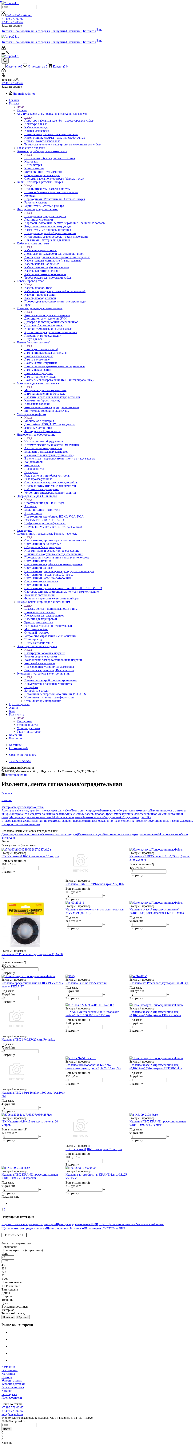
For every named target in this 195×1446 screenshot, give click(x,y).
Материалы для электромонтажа (45, 390)
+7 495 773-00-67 (12, 18)
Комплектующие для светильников (47, 315)
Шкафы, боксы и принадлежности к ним (51, 608)
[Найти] (3, 11)
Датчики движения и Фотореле (22, 834)
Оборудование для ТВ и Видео (44, 502)
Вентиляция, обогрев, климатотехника (49, 158)
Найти (6, 1428)
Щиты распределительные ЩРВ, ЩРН (81, 1224)
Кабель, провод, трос (38, 287)
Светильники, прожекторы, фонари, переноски (55, 540)
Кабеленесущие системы (40, 250)
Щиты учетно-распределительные (24, 1228)
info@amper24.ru (16, 774)
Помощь (7, 1377)
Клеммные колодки (90, 834)
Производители (12, 1397)
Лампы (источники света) (41, 349)
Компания (8, 1366)
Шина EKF (118, 1228)
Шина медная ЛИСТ (97, 1228)
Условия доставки (13, 1384)
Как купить (24, 721)
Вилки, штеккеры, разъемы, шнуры (47, 188)
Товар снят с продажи (85, 810)
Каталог (22, 110)
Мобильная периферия (39, 421)
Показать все (12, 1235)
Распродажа (17, 820)
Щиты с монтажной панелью (65, 1228)
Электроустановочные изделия (44, 653)
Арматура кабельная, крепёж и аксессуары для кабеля (59, 120)
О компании (10, 1370)
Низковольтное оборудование (43, 441)
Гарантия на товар (13, 1387)
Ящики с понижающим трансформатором (29, 1224)
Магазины (8, 1373)
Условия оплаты (12, 1380)
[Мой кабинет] (4, 48)
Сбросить (22, 1317)
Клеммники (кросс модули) (60, 834)
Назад (20, 106)
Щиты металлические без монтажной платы (135, 1224)
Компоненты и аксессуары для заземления (130, 834)
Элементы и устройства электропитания (50, 680)
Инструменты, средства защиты (45, 216)
